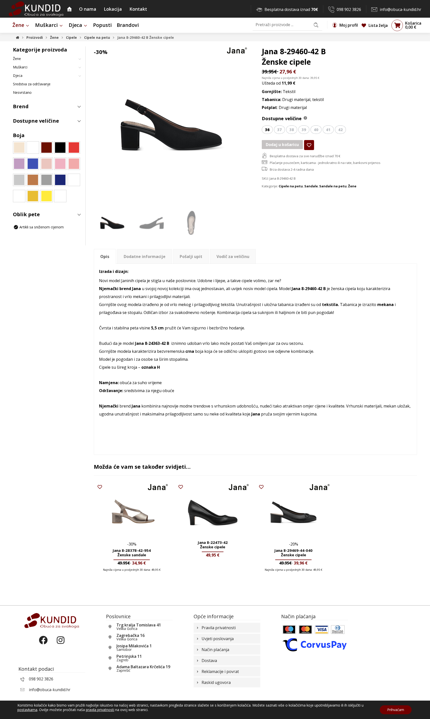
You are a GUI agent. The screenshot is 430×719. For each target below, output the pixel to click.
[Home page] (17, 37)
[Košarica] (397, 25)
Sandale (311, 186)
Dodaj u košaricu (282, 144)
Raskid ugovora (216, 682)
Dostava (209, 660)
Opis (104, 256)
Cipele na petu (291, 186)
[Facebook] (43, 644)
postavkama (27, 710)
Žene (352, 186)
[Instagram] (60, 644)
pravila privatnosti (100, 709)
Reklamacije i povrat (220, 671)
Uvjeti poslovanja (218, 638)
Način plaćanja (215, 649)
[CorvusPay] (314, 644)
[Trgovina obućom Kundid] (36, 8)
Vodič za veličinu (232, 256)
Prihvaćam (395, 709)
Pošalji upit (191, 256)
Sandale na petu (333, 186)
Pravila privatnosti (219, 627)
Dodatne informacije (144, 256)
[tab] (105, 256)
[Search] (316, 24)
